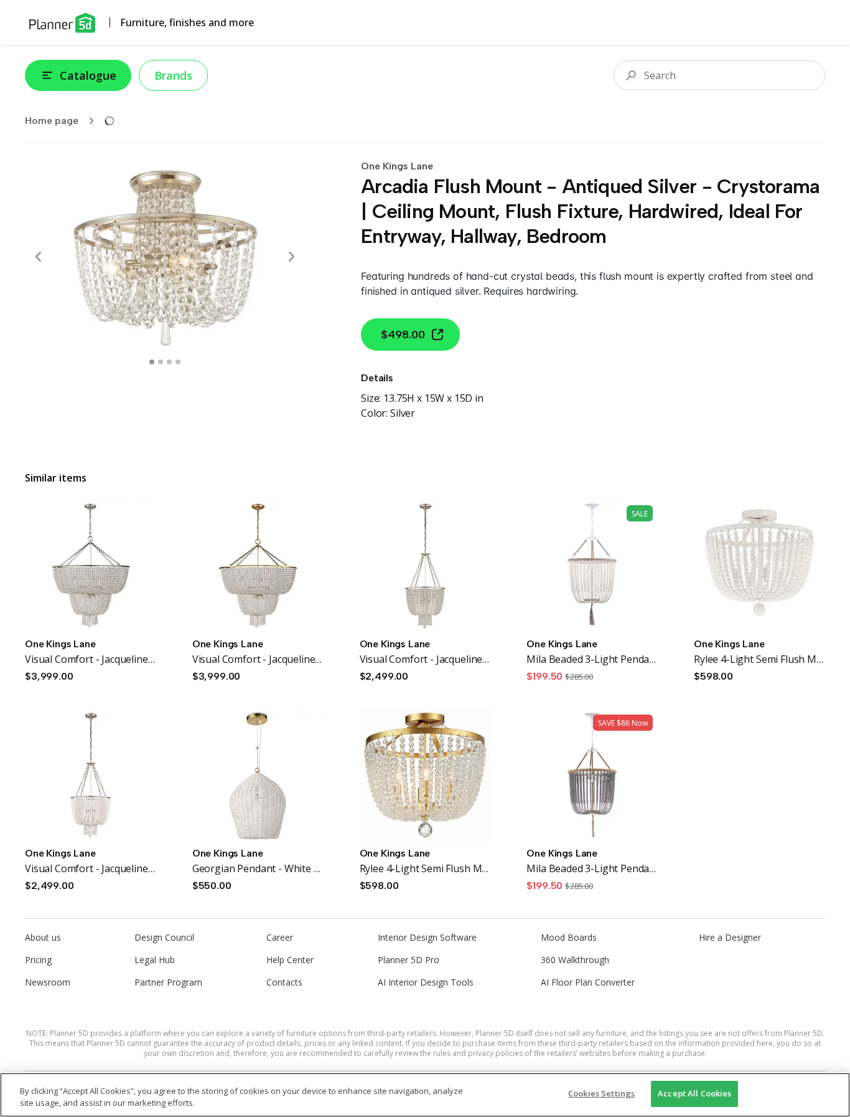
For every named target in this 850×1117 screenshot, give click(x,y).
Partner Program (168, 982)
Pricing (38, 960)
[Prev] (38, 256)
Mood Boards (569, 937)
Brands (173, 75)
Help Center (290, 960)
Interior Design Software (427, 937)
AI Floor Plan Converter (588, 982)
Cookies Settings (601, 1093)
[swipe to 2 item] (169, 361)
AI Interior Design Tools (426, 982)
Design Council (164, 937)
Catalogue (88, 75)
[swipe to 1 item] (160, 361)
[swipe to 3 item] (177, 361)
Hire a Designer (730, 937)
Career (279, 937)
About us (43, 937)
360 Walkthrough (575, 960)
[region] (425, 1095)
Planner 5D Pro (408, 960)
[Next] (291, 256)
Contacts (284, 982)
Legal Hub (154, 960)
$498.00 (403, 334)
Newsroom (47, 982)
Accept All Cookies (694, 1093)
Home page (51, 120)
